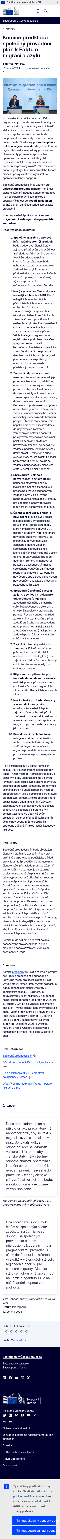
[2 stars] (9, 1331)
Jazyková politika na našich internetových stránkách (28, 1436)
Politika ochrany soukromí (18, 1452)
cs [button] (37, 11)
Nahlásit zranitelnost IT (16, 1428)
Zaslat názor (18, 1340)
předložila (18, 972)
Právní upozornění (14, 1458)
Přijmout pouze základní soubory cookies (35, 1530)
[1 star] (6, 1331)
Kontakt (7, 1421)
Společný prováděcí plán (17, 1055)
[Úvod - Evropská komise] (11, 11)
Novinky (10, 28)
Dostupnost (10, 1465)
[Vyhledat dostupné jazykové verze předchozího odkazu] (26, 972)
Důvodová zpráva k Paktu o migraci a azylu (29, 1062)
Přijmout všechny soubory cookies (35, 1520)
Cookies (7, 1445)
